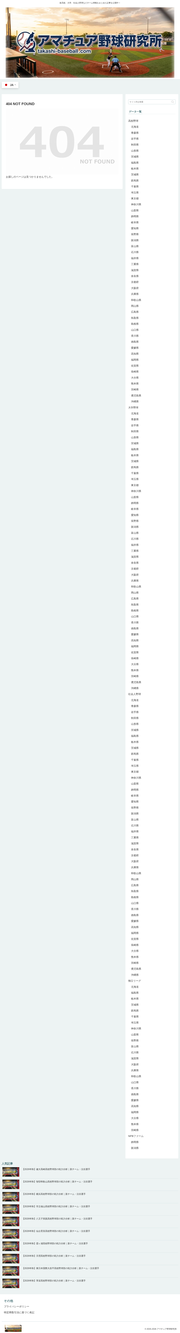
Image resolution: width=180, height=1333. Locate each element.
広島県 (135, 311)
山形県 (135, 150)
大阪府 (135, 288)
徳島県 (135, 341)
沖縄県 (135, 401)
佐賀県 (135, 365)
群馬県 (135, 180)
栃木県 (135, 168)
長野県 (135, 234)
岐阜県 (135, 222)
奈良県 (135, 276)
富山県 (135, 246)
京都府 (135, 282)
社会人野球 (134, 694)
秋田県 (135, 144)
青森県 (135, 132)
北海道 (135, 126)
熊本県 (135, 383)
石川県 (135, 252)
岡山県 (135, 306)
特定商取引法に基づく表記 (19, 1312)
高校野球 (133, 120)
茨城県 (135, 174)
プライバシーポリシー (16, 1306)
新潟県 (135, 240)
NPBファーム (136, 1136)
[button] (172, 101)
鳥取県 (135, 318)
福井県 (135, 258)
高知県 (135, 353)
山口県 (135, 330)
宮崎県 (135, 389)
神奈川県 (136, 204)
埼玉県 (135, 192)
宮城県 (135, 156)
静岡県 (135, 216)
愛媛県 (135, 347)
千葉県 (135, 186)
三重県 (135, 264)
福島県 (135, 162)
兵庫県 (135, 294)
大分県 (135, 377)
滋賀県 (135, 270)
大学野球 (133, 407)
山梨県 (135, 210)
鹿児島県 (136, 395)
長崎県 (135, 371)
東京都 (135, 198)
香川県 (135, 335)
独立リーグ (134, 980)
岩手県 (135, 138)
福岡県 (135, 359)
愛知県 (135, 228)
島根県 (135, 323)
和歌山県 (136, 300)
